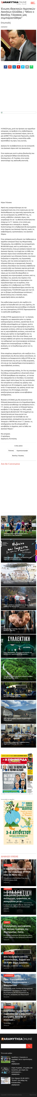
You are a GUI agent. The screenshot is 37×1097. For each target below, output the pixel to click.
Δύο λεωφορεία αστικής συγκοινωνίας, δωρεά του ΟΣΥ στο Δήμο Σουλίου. (18, 695)
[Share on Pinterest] (18, 67)
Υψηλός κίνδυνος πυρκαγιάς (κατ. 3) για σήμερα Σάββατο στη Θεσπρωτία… (18, 605)
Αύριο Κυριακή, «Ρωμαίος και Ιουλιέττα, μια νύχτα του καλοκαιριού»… (21, 1070)
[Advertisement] (18, 93)
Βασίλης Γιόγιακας (18, 455)
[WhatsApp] (31, 67)
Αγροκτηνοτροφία (22, 450)
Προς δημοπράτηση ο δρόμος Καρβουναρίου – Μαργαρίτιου (16, 982)
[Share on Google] (10, 67)
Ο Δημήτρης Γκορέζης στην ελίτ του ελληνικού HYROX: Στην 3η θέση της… (18, 872)
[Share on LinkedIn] (14, 67)
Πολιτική (11, 450)
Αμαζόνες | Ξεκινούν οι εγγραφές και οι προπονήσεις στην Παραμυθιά (16, 534)
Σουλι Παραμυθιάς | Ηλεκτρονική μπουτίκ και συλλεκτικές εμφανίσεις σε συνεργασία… (18, 653)
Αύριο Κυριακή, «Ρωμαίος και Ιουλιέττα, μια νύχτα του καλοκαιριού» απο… (17, 558)
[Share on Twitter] (23, 67)
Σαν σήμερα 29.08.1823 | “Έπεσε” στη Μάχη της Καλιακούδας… (20, 1080)
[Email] (27, 67)
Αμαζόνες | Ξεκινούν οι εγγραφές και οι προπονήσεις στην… (21, 1059)
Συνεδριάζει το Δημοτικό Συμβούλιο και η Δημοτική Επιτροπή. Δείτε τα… (16, 743)
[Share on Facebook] (5, 67)
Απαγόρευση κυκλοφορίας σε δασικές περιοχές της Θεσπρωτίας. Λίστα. (18, 677)
